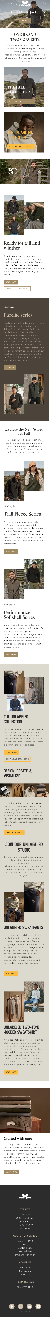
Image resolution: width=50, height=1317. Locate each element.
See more (10, 368)
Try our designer (14, 832)
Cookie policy (25, 1248)
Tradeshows (25, 1274)
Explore (25, 21)
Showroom (25, 1271)
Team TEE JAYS (25, 1241)
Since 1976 (25, 1267)
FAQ (25, 1244)
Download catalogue (17, 289)
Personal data (25, 1251)
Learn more (11, 752)
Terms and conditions (25, 1255)
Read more (11, 282)
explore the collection (21, 101)
